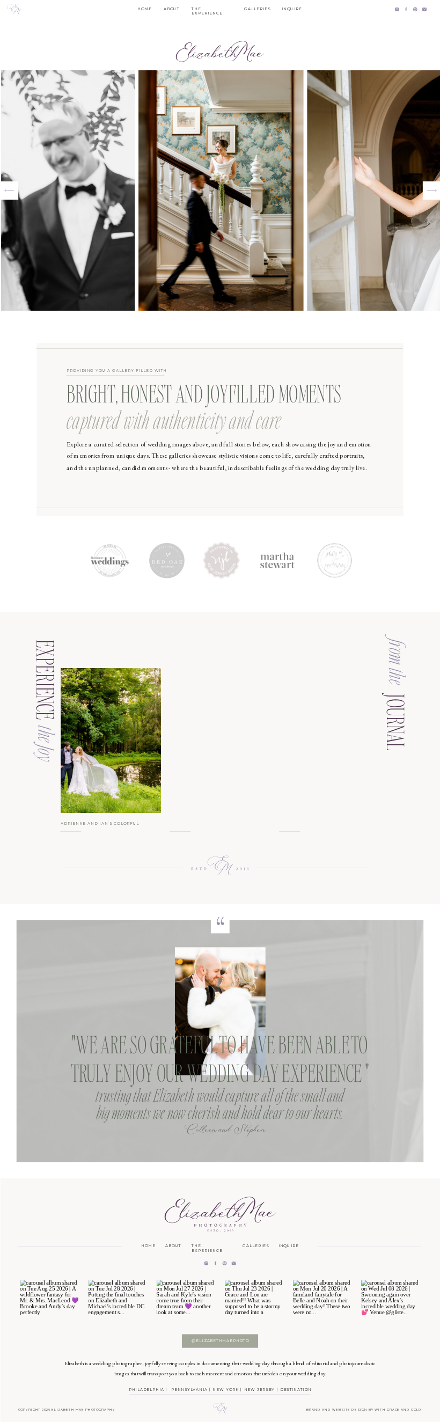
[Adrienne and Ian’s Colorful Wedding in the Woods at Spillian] (111, 740)
